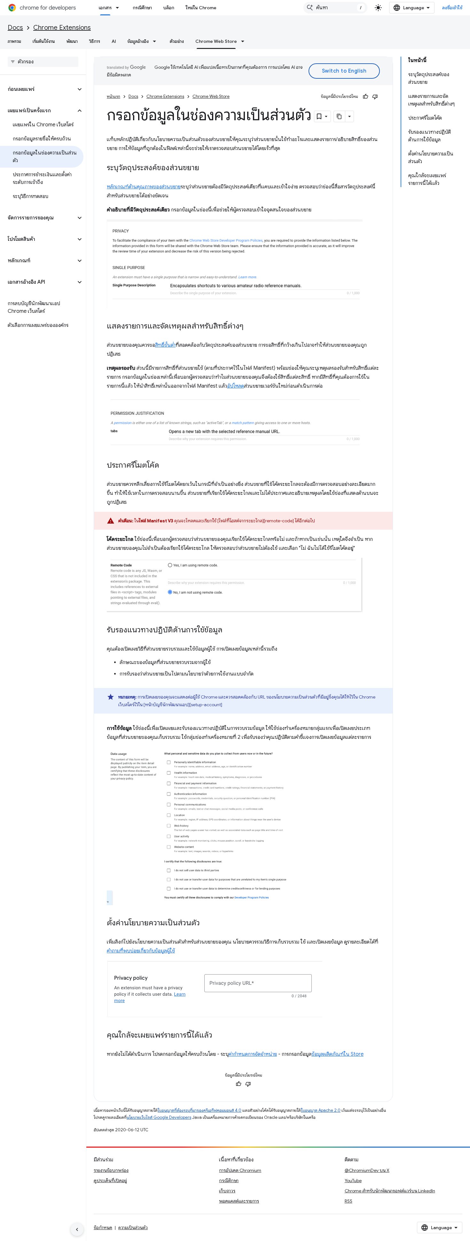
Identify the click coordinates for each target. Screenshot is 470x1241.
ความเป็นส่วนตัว (133, 1227)
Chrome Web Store (216, 41)
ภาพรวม (14, 41)
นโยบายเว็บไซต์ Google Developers (159, 1117)
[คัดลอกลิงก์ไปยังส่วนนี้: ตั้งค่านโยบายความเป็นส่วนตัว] (206, 923)
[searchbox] (43, 62)
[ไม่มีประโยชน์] (375, 96)
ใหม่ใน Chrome (201, 8)
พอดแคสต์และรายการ (239, 1201)
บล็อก (168, 8)
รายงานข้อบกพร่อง (111, 1170)
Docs (15, 28)
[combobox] (335, 7)
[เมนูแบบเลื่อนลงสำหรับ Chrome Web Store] (244, 41)
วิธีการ (94, 41)
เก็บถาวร (227, 1191)
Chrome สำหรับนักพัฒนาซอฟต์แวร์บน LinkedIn (390, 1191)
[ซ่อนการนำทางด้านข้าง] (77, 1229)
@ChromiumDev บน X (367, 1170)
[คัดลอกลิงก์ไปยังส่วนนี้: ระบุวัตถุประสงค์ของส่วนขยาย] (205, 168)
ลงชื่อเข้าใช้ (452, 8)
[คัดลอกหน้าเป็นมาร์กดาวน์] (339, 116)
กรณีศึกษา (142, 8)
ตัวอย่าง (177, 41)
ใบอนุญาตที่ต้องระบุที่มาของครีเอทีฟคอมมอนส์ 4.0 (199, 1110)
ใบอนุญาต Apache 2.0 (321, 1110)
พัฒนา (72, 41)
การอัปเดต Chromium (240, 1170)
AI (114, 41)
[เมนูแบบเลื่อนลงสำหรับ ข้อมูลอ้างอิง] (156, 41)
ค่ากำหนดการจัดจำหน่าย (253, 1054)
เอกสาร (105, 8)
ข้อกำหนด (103, 1227)
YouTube (353, 1180)
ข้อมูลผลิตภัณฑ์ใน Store (337, 1054)
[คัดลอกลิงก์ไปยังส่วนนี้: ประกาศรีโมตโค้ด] (165, 466)
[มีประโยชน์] (365, 96)
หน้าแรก (113, 96)
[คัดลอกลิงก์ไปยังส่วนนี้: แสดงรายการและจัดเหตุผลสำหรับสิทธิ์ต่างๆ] (250, 326)
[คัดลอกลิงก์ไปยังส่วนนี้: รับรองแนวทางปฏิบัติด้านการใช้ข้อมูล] (229, 630)
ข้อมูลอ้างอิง (138, 41)
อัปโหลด (235, 386)
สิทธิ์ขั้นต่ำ (165, 345)
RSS (348, 1201)
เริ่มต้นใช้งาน (44, 41)
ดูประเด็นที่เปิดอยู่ (110, 1180)
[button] (38, 89)
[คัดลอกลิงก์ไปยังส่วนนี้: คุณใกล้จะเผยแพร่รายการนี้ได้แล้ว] (218, 1035)
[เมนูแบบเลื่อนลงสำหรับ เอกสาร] (119, 8)
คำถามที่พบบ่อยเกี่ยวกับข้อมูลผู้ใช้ (141, 951)
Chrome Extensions (62, 28)
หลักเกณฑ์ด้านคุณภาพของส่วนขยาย (144, 187)
